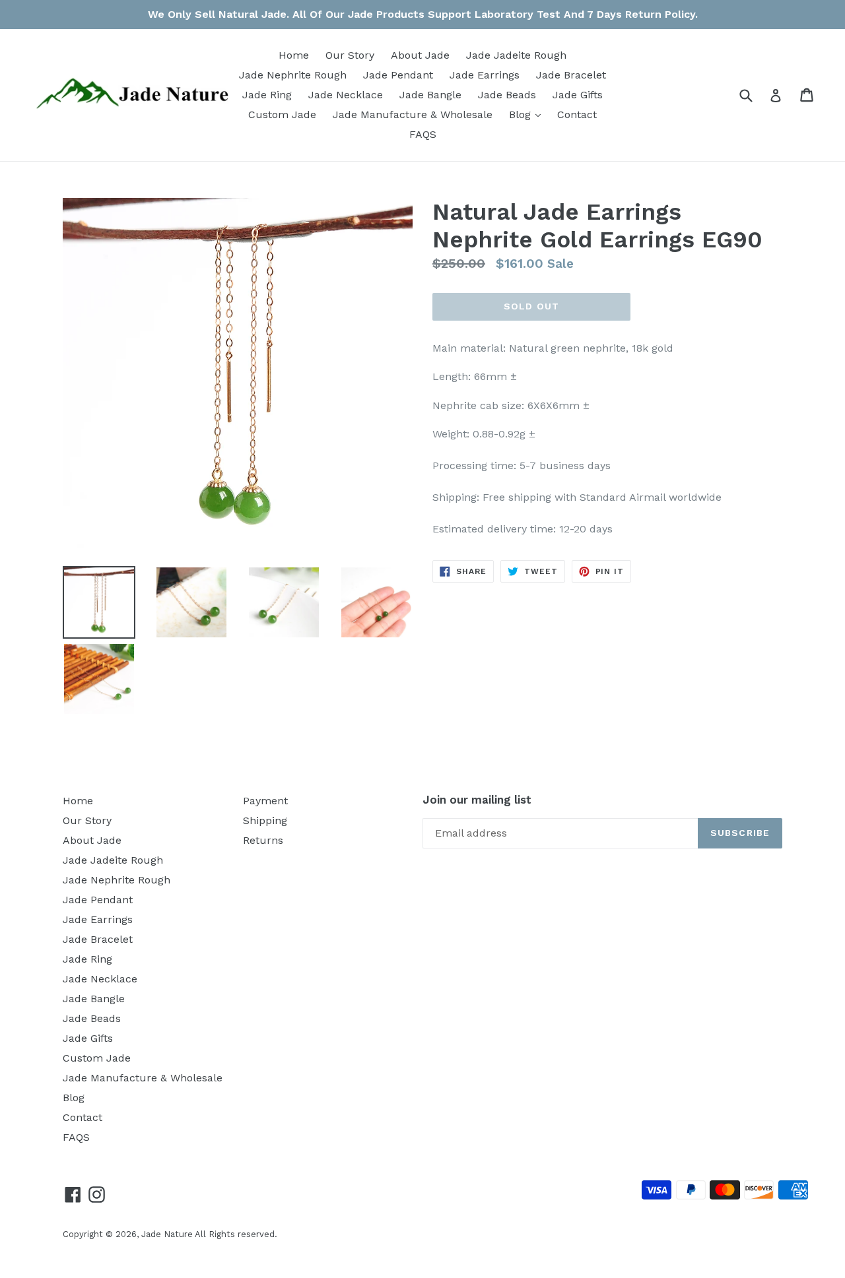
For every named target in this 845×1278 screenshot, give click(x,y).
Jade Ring (267, 94)
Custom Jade (282, 114)
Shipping (265, 820)
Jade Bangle (430, 94)
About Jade (420, 55)
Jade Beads (507, 94)
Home (294, 55)
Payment (265, 800)
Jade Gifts (578, 94)
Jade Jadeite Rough (516, 55)
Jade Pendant (398, 75)
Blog (528, 114)
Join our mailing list (476, 799)
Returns (263, 840)
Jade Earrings (485, 75)
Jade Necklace (345, 94)
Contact (577, 114)
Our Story (349, 55)
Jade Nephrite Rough (293, 75)
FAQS (422, 134)
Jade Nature (167, 1234)
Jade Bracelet (571, 75)
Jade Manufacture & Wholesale (412, 114)
